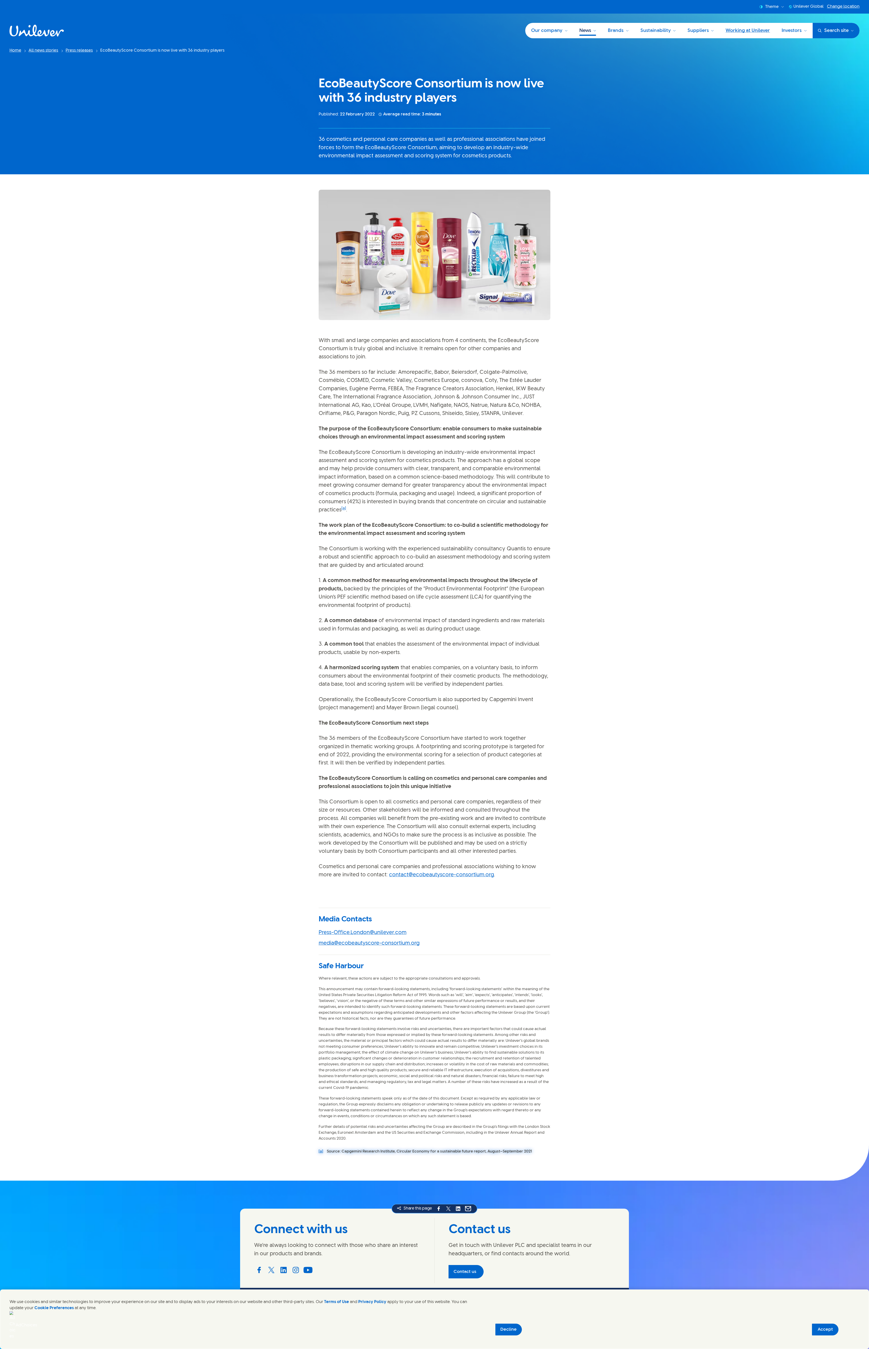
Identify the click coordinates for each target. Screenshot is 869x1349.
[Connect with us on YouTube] (308, 1270)
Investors (792, 30)
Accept (825, 1329)
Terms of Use (336, 1302)
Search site (836, 30)
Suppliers (698, 30)
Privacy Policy (372, 1302)
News (585, 30)
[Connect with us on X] (271, 1270)
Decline (508, 1329)
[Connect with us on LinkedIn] (283, 1270)
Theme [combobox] (772, 7)
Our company (546, 30)
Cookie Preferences (54, 1308)
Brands (615, 30)
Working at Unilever (748, 30)
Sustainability (655, 30)
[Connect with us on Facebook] (259, 1270)
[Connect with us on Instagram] (296, 1270)
